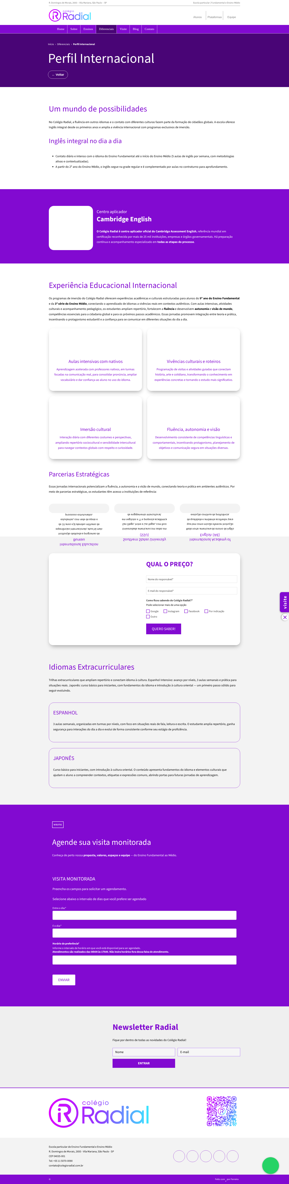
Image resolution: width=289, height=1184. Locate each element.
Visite (58, 824)
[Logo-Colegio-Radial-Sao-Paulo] (70, 11)
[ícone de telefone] (232, 1156)
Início (51, 44)
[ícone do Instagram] (179, 1156)
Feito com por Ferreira (226, 1179)
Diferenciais (63, 44)
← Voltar (58, 74)
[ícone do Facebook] (192, 1156)
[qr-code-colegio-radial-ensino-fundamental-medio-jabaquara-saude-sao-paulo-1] (221, 1098)
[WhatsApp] (270, 1165)
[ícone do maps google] (219, 1156)
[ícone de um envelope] (206, 1156)
